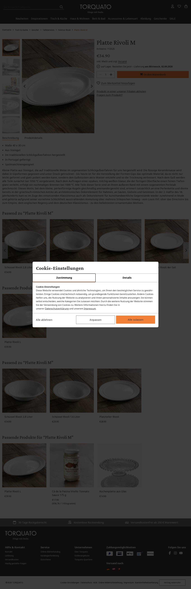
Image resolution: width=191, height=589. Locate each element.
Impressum (90, 308)
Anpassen (95, 319)
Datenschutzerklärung (57, 308)
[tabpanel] (95, 297)
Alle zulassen (135, 319)
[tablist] (95, 278)
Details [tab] (127, 277)
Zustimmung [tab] (64, 277)
